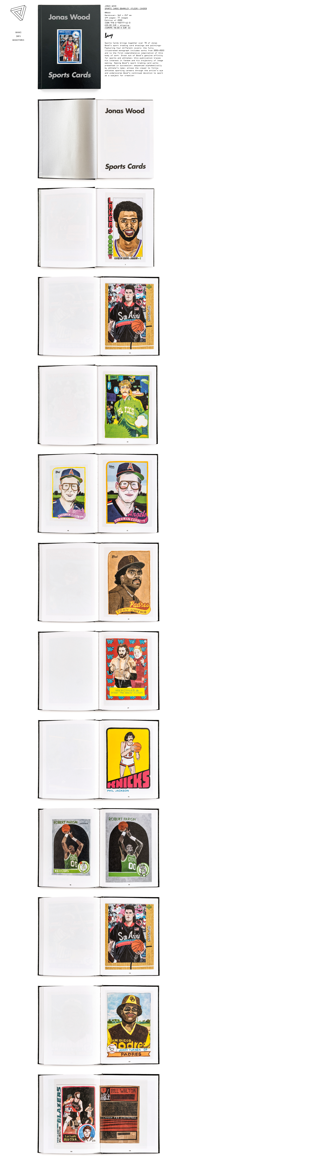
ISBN (107, 23)
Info (18, 36)
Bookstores (18, 40)
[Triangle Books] (18, 20)
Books (18, 32)
